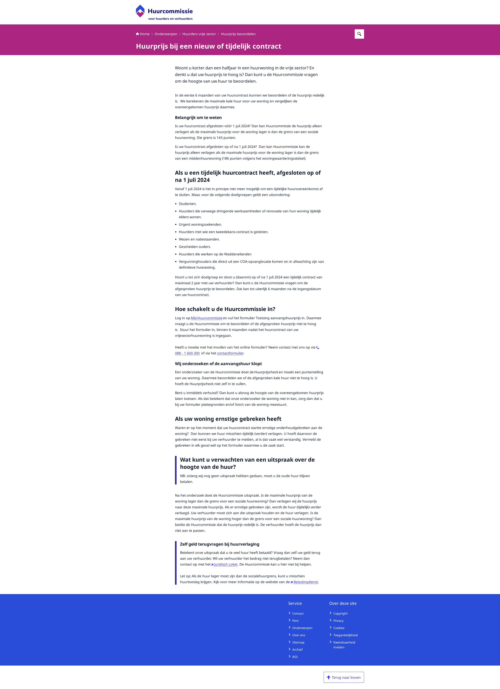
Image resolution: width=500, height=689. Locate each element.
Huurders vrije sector (199, 33)
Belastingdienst (306, 581)
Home (145, 33)
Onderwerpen (166, 33)
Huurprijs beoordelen (238, 33)
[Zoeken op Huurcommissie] (359, 34)
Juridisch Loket (226, 564)
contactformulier (230, 353)
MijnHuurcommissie (206, 317)
